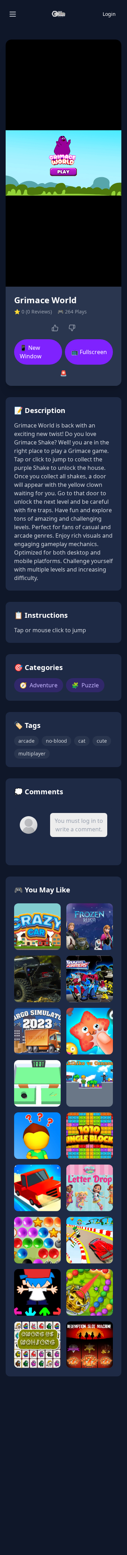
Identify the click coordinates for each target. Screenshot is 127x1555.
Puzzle (85, 685)
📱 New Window (31, 352)
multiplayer (32, 753)
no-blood (56, 740)
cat (81, 740)
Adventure (39, 685)
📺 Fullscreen (89, 352)
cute (102, 740)
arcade (26, 740)
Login (109, 14)
